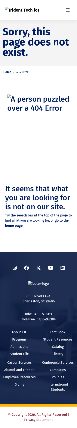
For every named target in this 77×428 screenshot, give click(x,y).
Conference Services (58, 362)
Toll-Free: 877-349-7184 (38, 319)
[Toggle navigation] (67, 10)
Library (57, 354)
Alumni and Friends (19, 370)
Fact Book (57, 332)
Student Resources (57, 339)
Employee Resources (19, 377)
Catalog (58, 347)
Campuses (58, 370)
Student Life (19, 354)
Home (7, 72)
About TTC (19, 332)
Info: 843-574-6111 (38, 314)
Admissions (19, 347)
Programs (19, 339)
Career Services (19, 362)
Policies (58, 377)
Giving (19, 384)
